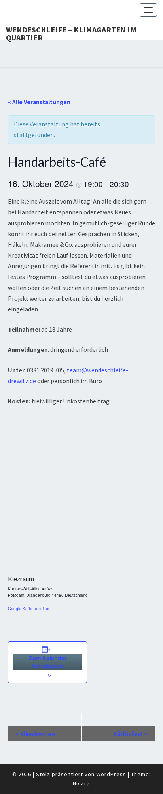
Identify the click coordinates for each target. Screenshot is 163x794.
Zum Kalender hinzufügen (47, 662)
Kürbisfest (130, 733)
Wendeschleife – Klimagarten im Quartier (71, 32)
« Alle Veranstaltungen (39, 102)
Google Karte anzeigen (29, 608)
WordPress (111, 774)
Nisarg (81, 783)
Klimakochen (35, 733)
